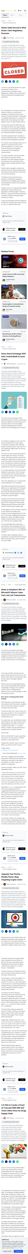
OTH (9, 21)
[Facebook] (21, 552)
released (7, 1004)
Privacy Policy (18, 1248)
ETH (20, 15)
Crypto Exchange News (9, 23)
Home (3, 21)
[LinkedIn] (15, 552)
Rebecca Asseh (9, 835)
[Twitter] (18, 552)
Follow (22, 239)
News (5, 15)
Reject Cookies (7, 1251)
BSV (9, 584)
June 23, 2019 (22, 753)
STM (9, 347)
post (15, 725)
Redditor (12, 787)
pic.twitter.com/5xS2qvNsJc (9, 750)
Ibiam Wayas (8, 216)
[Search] (25, 10)
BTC (12, 15)
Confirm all (18, 1251)
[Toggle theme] (15, 10)
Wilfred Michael (9, 552)
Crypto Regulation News (9, 869)
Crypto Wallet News (20, 584)
